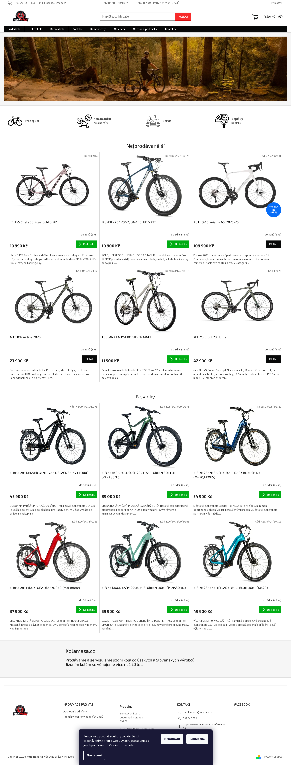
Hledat (183, 16)
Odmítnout (172, 739)
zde (131, 745)
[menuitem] (14, 29)
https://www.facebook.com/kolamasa (204, 726)
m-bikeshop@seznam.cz (197, 712)
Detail (273, 244)
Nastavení (94, 755)
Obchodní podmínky (115, 3)
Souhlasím (197, 739)
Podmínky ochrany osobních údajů (157, 3)
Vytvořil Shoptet (273, 757)
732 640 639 (190, 718)
